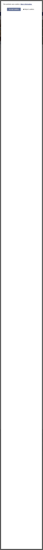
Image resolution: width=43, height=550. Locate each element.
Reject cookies (29, 9)
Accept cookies (14, 9)
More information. (26, 4)
